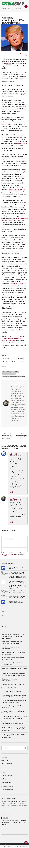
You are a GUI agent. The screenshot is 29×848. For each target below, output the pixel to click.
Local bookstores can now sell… (17, 573)
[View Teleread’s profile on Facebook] (2, 615)
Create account (8, 775)
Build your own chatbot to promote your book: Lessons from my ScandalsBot (13, 722)
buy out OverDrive (15, 190)
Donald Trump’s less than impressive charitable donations (13, 338)
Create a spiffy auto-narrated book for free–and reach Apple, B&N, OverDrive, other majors (13, 728)
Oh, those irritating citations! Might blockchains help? (12, 712)
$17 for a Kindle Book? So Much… (16, 602)
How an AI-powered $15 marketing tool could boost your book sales (13, 701)
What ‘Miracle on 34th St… (17, 583)
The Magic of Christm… (16, 581)
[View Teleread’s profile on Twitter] (4, 615)
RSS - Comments (6, 763)
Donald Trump (7, 371)
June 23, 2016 (8, 54)
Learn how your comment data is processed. (12, 554)
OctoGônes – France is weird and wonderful (10, 647)
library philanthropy (9, 374)
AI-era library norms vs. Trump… (17, 596)
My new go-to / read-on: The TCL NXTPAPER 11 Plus (11, 663)
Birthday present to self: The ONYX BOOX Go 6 (14, 669)
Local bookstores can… (16, 576)
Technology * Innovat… (16, 585)
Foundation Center (7, 240)
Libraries (4, 15)
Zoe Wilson (12, 567)
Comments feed (8, 786)
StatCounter (14, 801)
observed (7, 117)
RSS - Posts (4, 760)
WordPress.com (8, 789)
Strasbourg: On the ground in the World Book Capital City (13, 706)
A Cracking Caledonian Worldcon (11, 691)
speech (8, 63)
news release (10, 205)
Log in (5, 779)
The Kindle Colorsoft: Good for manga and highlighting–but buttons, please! (13, 674)
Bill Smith (13, 454)
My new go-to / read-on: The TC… (17, 591)
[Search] (25, 748)
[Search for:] (14, 748)
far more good (12, 286)
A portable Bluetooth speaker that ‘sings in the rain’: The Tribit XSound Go (14, 717)
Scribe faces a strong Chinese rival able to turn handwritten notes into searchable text (14, 735)
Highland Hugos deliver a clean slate (12, 684)
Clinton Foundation (19, 284)
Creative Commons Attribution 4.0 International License (13, 822)
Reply (12, 492)
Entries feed (7, 782)
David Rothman (21, 54)
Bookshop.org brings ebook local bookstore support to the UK (11, 642)
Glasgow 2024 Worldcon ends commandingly (9, 679)
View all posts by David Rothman (17, 422)
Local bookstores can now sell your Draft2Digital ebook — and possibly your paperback (12, 636)
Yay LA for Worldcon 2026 (9, 688)
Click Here (4, 627)
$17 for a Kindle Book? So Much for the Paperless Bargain (13, 658)
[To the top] (26, 842)
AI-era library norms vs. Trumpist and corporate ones (13, 653)
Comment (22, 550)
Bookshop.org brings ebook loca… (17, 578)
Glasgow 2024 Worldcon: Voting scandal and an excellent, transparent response (14, 696)
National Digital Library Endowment (14, 376)
